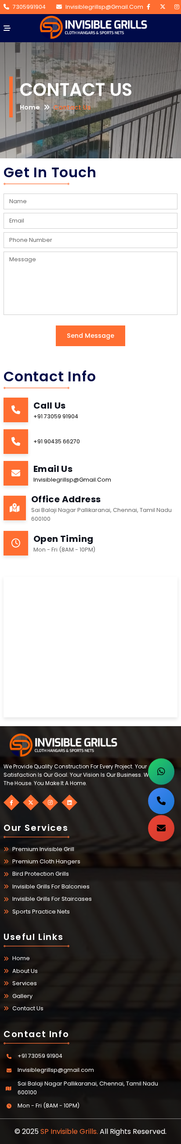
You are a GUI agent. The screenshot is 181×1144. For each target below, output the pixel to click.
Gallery (22, 996)
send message (90, 335)
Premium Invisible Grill (43, 849)
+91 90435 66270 (56, 441)
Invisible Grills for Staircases (52, 899)
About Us (25, 971)
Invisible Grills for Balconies (51, 886)
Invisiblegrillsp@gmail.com (104, 7)
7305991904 (29, 7)
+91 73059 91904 (55, 416)
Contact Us (27, 1008)
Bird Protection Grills (40, 873)
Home (30, 107)
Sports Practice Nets (41, 911)
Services (24, 983)
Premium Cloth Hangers (46, 861)
